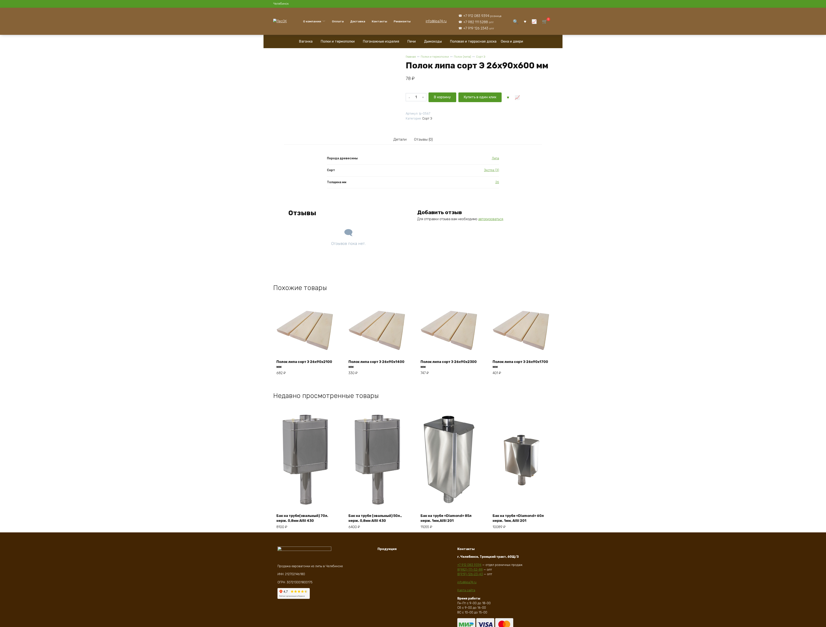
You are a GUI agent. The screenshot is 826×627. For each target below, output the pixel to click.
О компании (312, 21)
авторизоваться (490, 219)
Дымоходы (433, 41)
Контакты (379, 21)
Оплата (338, 21)
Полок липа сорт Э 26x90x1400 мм (376, 364)
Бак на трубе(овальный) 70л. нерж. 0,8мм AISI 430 (302, 518)
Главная (411, 56)
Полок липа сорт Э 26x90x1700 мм (520, 364)
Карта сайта (466, 590)
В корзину (442, 97)
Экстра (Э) (491, 170)
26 (497, 182)
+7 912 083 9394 (482, 16)
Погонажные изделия (381, 41)
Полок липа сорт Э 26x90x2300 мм (449, 364)
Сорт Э (480, 56)
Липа (495, 158)
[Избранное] (525, 21)
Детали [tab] (400, 139)
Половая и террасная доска (473, 41)
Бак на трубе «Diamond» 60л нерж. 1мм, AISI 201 (518, 518)
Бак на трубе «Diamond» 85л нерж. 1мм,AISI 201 (446, 518)
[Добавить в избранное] (508, 97)
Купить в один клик (480, 97)
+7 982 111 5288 (478, 22)
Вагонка (306, 41)
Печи (411, 41)
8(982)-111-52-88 (470, 570)
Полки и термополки (338, 41)
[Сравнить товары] (534, 21)
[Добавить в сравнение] (517, 97)
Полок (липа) (462, 56)
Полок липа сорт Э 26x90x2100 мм (304, 364)
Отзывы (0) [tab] (423, 139)
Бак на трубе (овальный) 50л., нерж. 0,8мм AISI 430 (375, 518)
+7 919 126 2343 (478, 28)
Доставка (357, 21)
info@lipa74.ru (436, 21)
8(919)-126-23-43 (470, 574)
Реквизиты (402, 21)
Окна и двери (512, 41)
